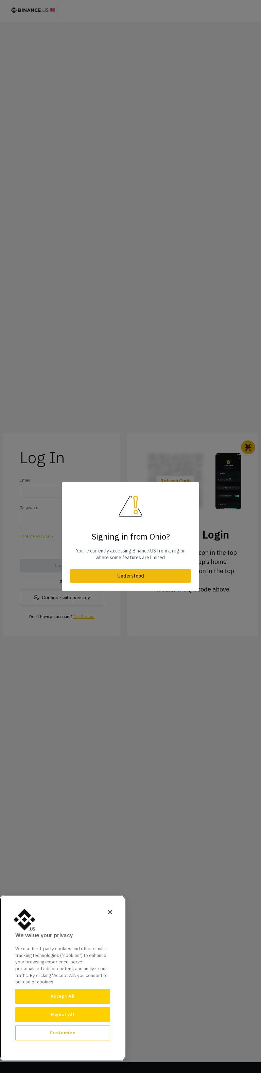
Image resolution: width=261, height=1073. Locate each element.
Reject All (62, 1014)
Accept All (63, 996)
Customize (62, 1033)
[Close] (110, 912)
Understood (130, 576)
